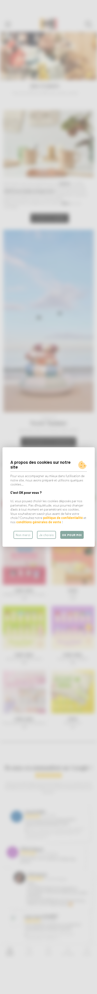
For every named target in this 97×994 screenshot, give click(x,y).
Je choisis (46, 535)
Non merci (23, 535)
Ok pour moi (72, 535)
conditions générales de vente (38, 522)
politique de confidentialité (63, 518)
